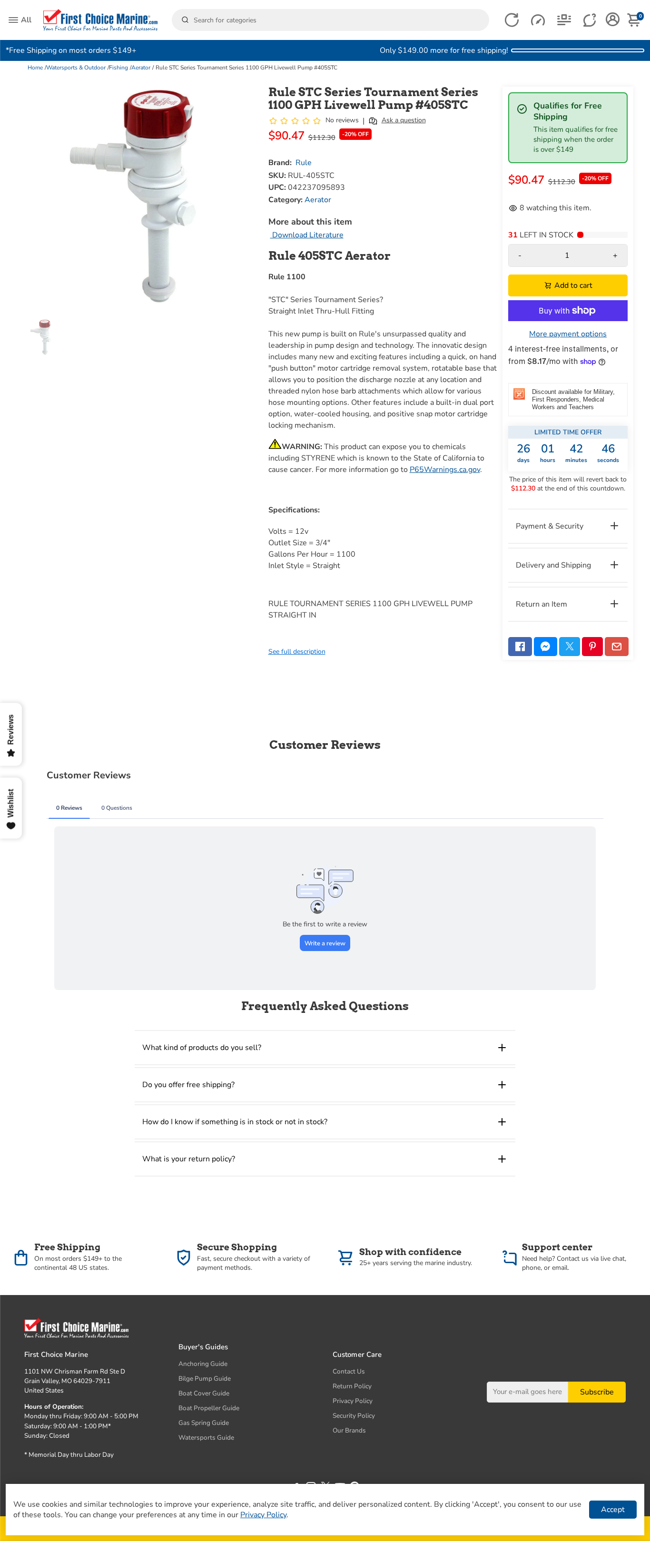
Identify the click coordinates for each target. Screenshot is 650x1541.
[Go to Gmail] (617, 646)
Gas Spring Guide (203, 1422)
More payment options (568, 334)
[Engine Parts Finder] (538, 20)
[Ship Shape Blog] (564, 20)
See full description (296, 651)
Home (35, 67)
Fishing (118, 67)
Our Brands (349, 1430)
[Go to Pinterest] (592, 646)
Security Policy (354, 1415)
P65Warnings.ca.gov (445, 469)
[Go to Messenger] (546, 646)
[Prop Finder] (511, 20)
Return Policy (352, 1386)
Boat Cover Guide (203, 1393)
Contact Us (349, 1371)
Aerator (140, 67)
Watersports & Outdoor (76, 67)
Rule (303, 162)
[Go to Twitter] (569, 646)
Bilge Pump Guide (204, 1378)
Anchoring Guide (202, 1363)
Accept (613, 1509)
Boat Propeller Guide (208, 1408)
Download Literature (307, 235)
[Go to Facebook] (520, 646)
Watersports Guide (206, 1437)
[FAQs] (590, 20)
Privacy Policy (353, 1400)
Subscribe (597, 1392)
